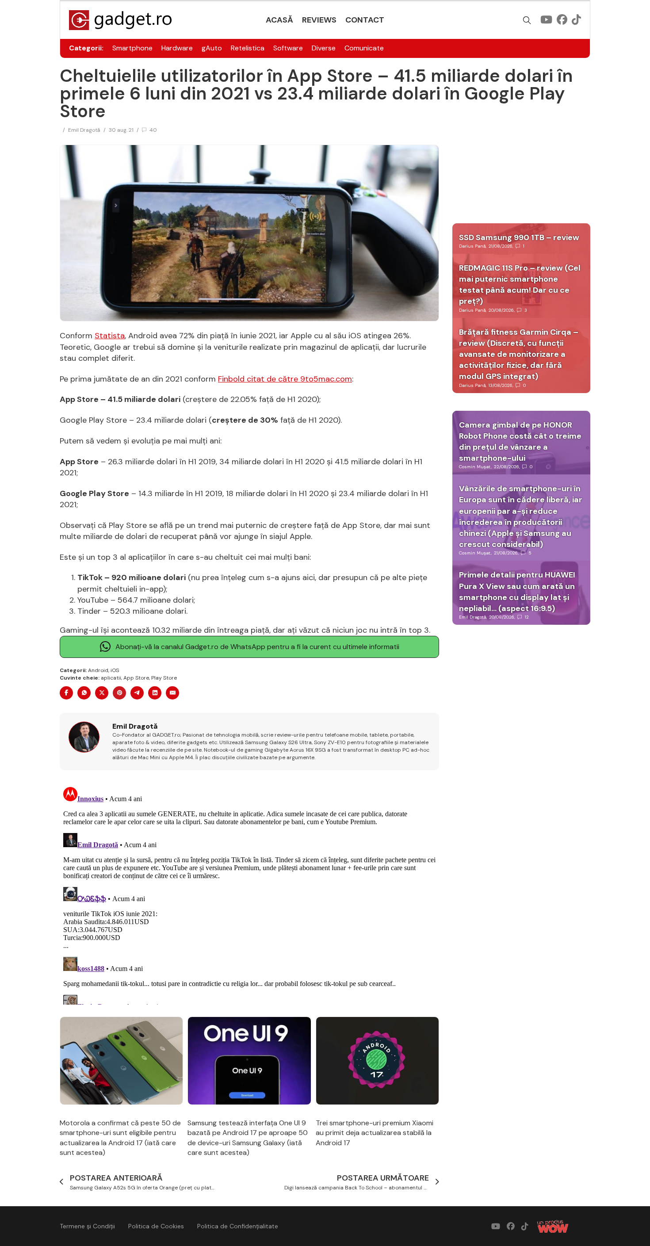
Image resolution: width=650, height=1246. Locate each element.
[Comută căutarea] (527, 20)
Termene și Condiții (87, 1226)
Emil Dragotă (84, 130)
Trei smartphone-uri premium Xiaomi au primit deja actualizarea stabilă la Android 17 (374, 1132)
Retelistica (247, 48)
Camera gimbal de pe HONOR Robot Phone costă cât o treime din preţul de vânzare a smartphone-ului (520, 442)
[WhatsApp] (84, 692)
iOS (115, 670)
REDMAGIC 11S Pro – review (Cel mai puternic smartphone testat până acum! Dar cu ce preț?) (520, 285)
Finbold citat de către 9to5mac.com (285, 379)
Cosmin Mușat (475, 467)
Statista (110, 335)
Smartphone (132, 48)
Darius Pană (472, 246)
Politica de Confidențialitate (237, 1226)
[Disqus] (249, 894)
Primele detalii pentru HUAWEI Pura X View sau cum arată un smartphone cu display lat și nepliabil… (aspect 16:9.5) (517, 591)
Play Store (164, 677)
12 (527, 617)
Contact (364, 20)
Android (98, 670)
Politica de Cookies (156, 1226)
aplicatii (111, 677)
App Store (136, 677)
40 (153, 130)
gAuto (212, 48)
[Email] (172, 692)
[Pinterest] (119, 692)
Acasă (279, 20)
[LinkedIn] (154, 692)
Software (288, 48)
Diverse (324, 48)
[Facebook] (66, 692)
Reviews (319, 20)
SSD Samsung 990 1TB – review (519, 237)
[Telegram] (137, 692)
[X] (101, 692)
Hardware (177, 48)
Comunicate (364, 48)
